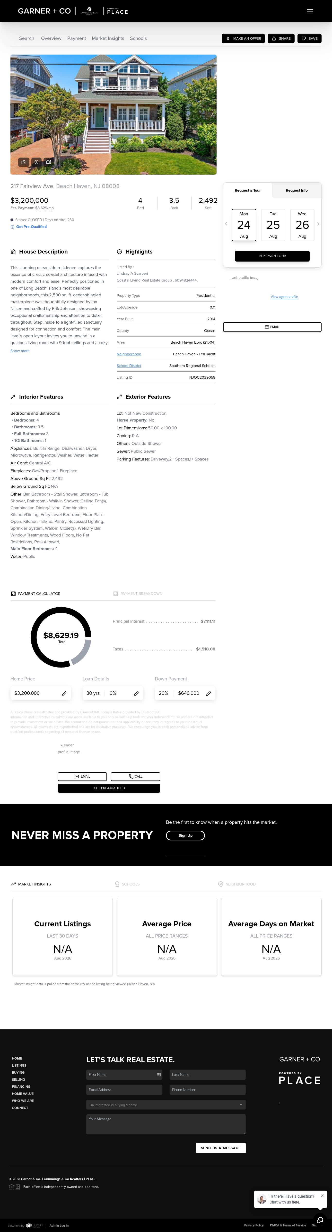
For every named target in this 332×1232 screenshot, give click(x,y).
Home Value (23, 1094)
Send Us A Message (221, 1148)
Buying (18, 1073)
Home (17, 1058)
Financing (21, 1087)
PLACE (91, 1179)
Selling (18, 1080)
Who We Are (23, 1101)
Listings (19, 1065)
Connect (20, 1108)
